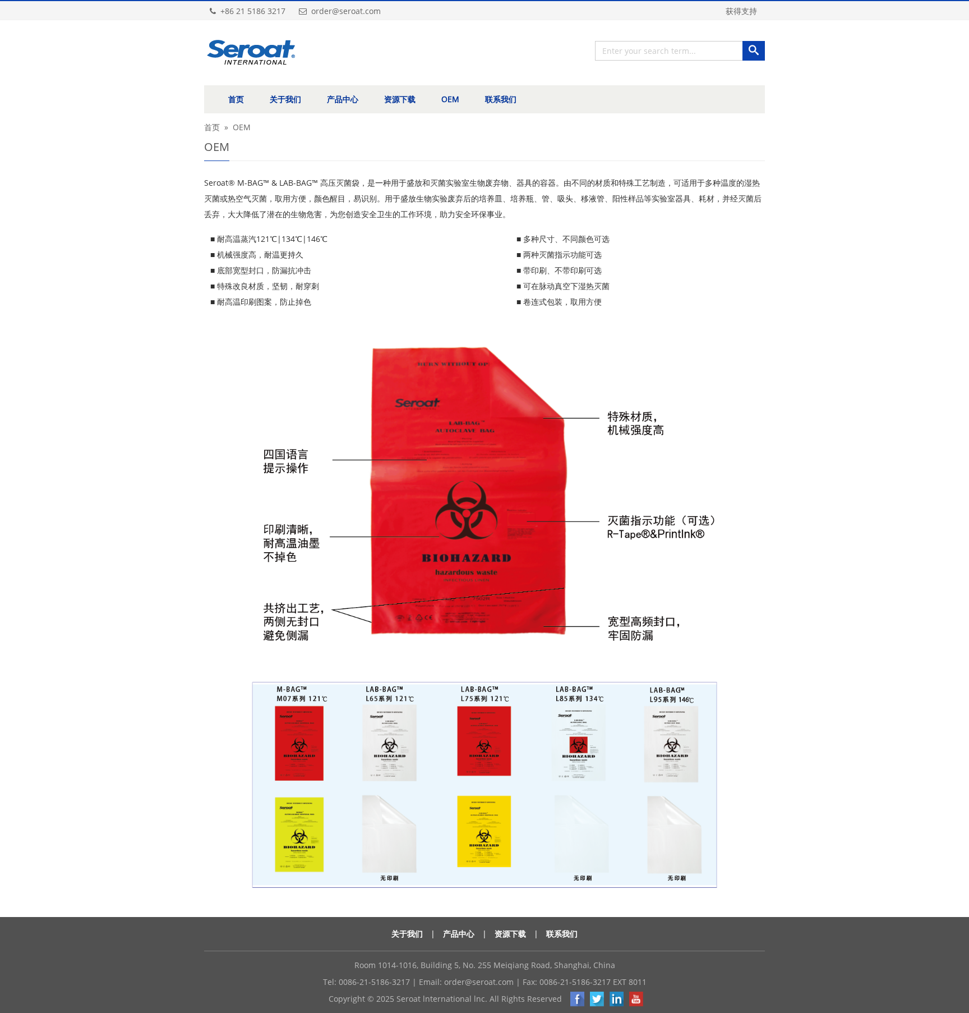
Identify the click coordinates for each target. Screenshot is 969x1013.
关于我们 (285, 99)
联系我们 (500, 99)
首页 (236, 99)
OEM (450, 99)
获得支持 (741, 11)
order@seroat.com (479, 982)
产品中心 (342, 99)
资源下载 (400, 99)
